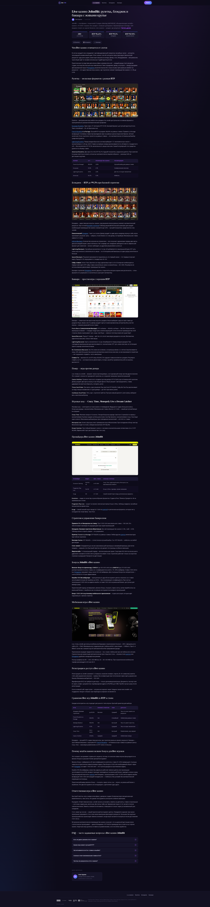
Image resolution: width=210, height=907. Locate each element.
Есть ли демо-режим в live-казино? (105, 839)
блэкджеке (91, 68)
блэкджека (88, 270)
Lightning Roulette (78, 142)
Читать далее (126, 28)
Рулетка (104, 3)
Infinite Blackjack (77, 241)
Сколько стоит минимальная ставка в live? (105, 855)
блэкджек (85, 233)
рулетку (92, 774)
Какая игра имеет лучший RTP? (105, 845)
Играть (148, 2)
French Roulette (77, 131)
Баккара (119, 3)
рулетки (128, 654)
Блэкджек (112, 3)
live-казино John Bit (100, 55)
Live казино (96, 3)
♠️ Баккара (97, 42)
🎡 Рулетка (76, 42)
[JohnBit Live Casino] (64, 2)
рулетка (123, 534)
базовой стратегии (93, 225)
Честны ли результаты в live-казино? (105, 861)
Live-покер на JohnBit (78, 374)
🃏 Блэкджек (87, 42)
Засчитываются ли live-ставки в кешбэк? (105, 850)
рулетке (104, 509)
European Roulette (78, 126)
